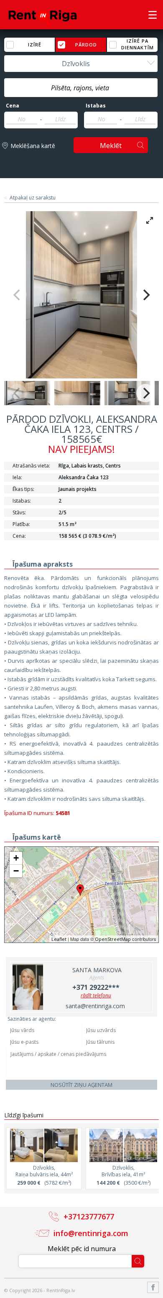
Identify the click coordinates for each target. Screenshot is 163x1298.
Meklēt (111, 145)
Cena (12, 105)
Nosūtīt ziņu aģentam (81, 1084)
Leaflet (58, 939)
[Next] (145, 295)
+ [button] (16, 858)
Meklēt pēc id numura (82, 1248)
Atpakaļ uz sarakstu (33, 198)
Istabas (96, 105)
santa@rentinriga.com (95, 1006)
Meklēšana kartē (32, 146)
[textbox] (80, 87)
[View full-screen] (150, 220)
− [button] (16, 871)
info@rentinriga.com (90, 1233)
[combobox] (81, 63)
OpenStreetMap (113, 939)
